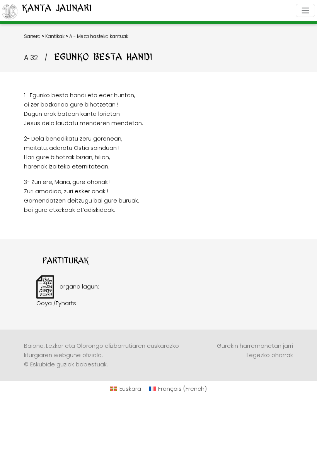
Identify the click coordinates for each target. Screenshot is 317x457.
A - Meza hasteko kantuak (98, 36)
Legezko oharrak (270, 355)
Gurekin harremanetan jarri (255, 346)
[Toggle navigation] (305, 10)
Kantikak (55, 36)
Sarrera (32, 36)
